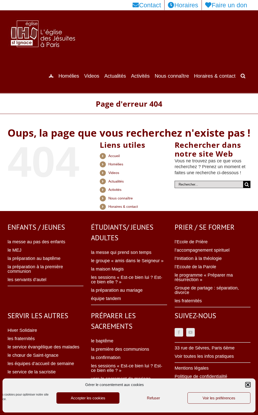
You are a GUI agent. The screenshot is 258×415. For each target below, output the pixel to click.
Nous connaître (120, 198)
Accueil (114, 156)
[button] (247, 384)
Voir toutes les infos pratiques (204, 356)
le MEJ (14, 250)
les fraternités (188, 301)
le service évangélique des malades (43, 347)
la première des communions (120, 349)
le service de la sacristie (32, 372)
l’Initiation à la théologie (198, 258)
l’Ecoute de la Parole (195, 266)
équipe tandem (106, 298)
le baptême (102, 341)
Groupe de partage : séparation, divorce (207, 290)
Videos (113, 173)
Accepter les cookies (88, 398)
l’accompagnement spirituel (202, 250)
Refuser (153, 398)
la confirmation (105, 357)
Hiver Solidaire (22, 330)
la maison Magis (107, 269)
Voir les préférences (219, 398)
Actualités (116, 181)
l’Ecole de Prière (191, 242)
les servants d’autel (27, 279)
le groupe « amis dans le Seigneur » (127, 260)
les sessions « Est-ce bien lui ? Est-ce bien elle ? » (126, 279)
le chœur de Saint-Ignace (33, 355)
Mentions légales (192, 368)
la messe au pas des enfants (36, 242)
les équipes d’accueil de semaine (41, 363)
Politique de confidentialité (201, 376)
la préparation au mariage (117, 290)
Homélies (115, 164)
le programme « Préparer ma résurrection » (204, 277)
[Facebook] (179, 332)
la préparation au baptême (34, 258)
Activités (114, 190)
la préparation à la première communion (35, 269)
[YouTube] (190, 332)
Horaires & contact (123, 206)
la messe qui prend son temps (121, 252)
